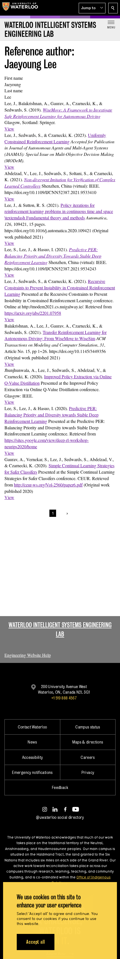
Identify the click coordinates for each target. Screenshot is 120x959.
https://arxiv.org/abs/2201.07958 (32, 313)
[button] (92, 8)
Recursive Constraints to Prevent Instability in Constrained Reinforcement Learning (59, 287)
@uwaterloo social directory (60, 817)
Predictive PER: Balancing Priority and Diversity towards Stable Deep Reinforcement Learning (51, 414)
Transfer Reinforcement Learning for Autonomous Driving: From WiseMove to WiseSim (55, 335)
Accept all (35, 942)
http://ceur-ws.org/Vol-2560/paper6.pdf (48, 485)
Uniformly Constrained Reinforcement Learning (55, 138)
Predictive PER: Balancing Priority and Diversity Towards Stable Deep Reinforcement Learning (52, 255)
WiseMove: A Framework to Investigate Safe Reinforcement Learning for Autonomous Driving (58, 113)
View (9, 129)
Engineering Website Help (27, 655)
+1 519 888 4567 (64, 698)
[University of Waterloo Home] (20, 7)
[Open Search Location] (113, 8)
